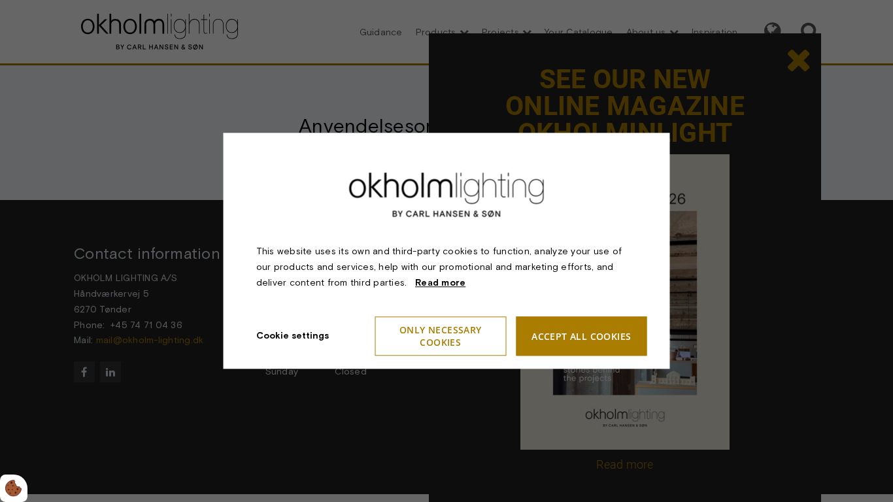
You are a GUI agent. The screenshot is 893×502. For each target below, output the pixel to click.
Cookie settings (292, 336)
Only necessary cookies (440, 336)
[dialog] (447, 251)
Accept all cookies (581, 336)
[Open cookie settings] (13, 488)
